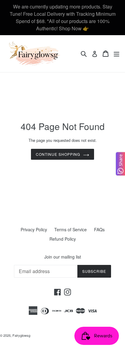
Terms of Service (70, 229)
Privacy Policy (34, 229)
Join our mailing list (62, 256)
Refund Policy (62, 239)
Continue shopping (58, 154)
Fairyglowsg (21, 335)
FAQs (99, 229)
